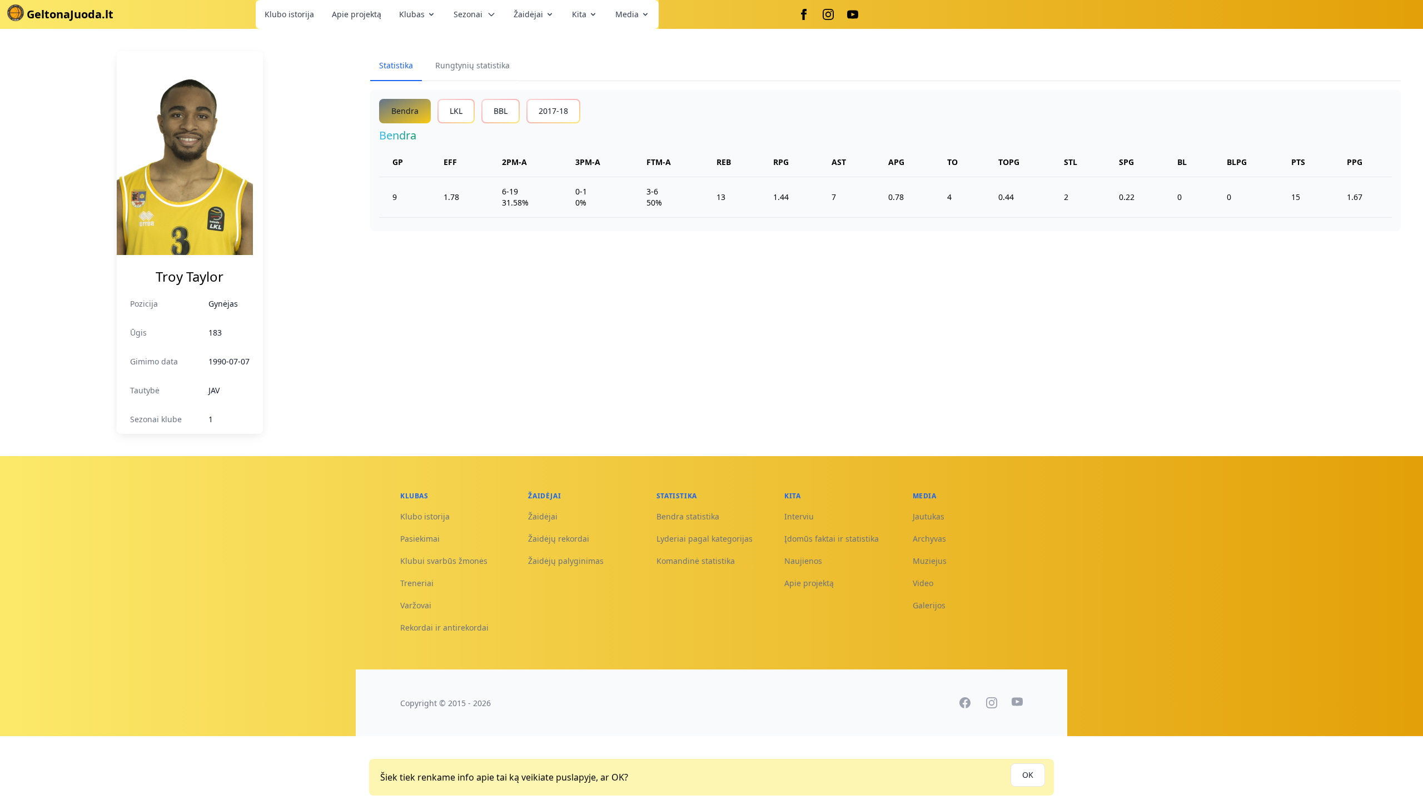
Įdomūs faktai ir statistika (831, 538)
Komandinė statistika (695, 561)
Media (627, 14)
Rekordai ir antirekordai (444, 627)
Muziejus (930, 561)
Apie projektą (356, 14)
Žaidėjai (528, 14)
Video (923, 583)
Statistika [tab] (396, 65)
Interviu (799, 516)
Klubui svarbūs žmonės (443, 561)
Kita (579, 14)
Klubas (412, 14)
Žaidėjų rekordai (558, 538)
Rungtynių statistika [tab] (472, 65)
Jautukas (928, 516)
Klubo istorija (289, 14)
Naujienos (803, 561)
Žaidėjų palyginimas (566, 561)
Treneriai (417, 583)
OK (1027, 774)
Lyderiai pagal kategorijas (704, 538)
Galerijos (929, 605)
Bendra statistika (687, 516)
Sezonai (468, 14)
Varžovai (415, 605)
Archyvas (929, 538)
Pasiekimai (420, 538)
